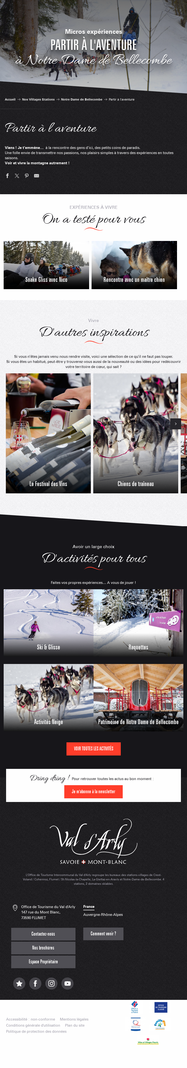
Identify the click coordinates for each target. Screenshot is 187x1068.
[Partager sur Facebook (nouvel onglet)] (7, 176)
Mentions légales (74, 1019)
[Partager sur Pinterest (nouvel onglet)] (26, 176)
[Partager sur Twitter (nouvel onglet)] (17, 176)
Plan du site (74, 1025)
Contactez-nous (43, 934)
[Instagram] (51, 986)
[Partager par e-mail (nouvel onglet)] (36, 176)
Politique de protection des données (36, 1031)
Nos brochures (43, 947)
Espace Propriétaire (43, 961)
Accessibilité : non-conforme (30, 1019)
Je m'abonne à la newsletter (93, 791)
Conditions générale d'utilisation (33, 1025)
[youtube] (67, 986)
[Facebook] (35, 986)
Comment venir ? (103, 933)
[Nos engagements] (160, 1007)
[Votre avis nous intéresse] (19, 986)
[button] (11, 423)
